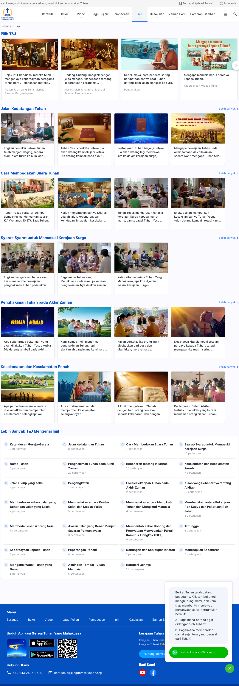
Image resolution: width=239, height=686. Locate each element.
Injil (139, 14)
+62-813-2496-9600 (27, 673)
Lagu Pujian (100, 14)
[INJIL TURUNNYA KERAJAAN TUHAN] (11, 14)
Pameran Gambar (202, 14)
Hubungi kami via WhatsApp (164, 654)
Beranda (48, 14)
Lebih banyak (227, 108)
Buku (64, 14)
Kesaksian (157, 14)
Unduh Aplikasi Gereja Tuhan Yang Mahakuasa (44, 633)
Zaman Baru (177, 14)
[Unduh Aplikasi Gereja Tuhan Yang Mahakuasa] (17, 648)
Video (81, 14)
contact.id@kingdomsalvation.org (78, 673)
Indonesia (230, 3)
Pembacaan (121, 14)
